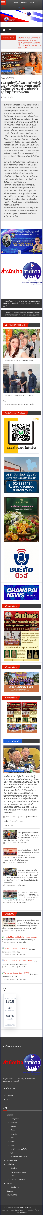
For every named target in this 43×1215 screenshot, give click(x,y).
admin (21, 360)
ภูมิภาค (13, 1126)
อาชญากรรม (15, 1119)
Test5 (5, 401)
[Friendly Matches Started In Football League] (19, 937)
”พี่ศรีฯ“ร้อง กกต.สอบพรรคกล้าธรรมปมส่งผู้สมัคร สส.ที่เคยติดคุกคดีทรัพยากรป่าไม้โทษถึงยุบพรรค (22, 314)
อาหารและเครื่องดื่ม (18, 1180)
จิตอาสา (10, 1191)
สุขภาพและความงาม (18, 1172)
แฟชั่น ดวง (14, 1176)
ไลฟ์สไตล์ (10, 1164)
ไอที (12, 1153)
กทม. (12, 1145)
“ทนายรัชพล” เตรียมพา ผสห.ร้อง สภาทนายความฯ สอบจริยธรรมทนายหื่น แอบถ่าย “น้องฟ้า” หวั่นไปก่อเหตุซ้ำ (21, 303)
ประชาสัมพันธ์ (12, 1161)
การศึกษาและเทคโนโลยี (19, 1149)
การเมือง (14, 1122)
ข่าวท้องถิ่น (15, 1187)
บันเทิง (13, 1141)
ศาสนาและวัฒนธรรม (19, 1157)
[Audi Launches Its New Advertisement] (17, 961)
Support (10, 1096)
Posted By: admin (8, 97)
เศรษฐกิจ (14, 1134)
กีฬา (12, 1138)
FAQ (8, 1099)
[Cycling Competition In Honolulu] (15, 948)
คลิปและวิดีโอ (12, 1195)
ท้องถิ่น (9, 1183)
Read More (7, 825)
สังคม (13, 1130)
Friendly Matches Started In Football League (18, 939)
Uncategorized (6, 71)
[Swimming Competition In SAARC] (15, 973)
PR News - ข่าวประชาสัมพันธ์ (14, 771)
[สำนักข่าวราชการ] (21, 16)
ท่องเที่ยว (14, 1168)
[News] (22, 1064)
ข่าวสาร (10, 1115)
